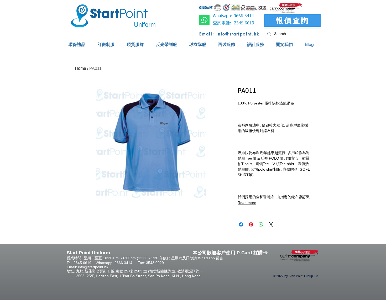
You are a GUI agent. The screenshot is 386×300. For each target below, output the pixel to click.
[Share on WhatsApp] (261, 224)
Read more (247, 203)
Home (80, 68)
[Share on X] (271, 224)
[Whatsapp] (204, 20)
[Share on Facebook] (241, 224)
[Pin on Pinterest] (251, 224)
